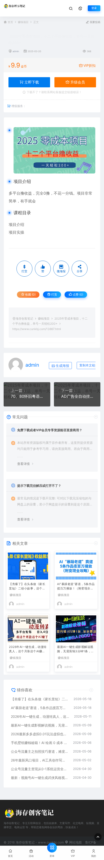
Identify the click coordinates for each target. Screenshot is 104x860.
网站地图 (75, 842)
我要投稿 (94, 22)
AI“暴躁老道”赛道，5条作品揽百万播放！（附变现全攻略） (76, 586)
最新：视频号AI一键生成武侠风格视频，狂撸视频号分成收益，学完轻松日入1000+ (39, 778)
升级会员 (77, 82)
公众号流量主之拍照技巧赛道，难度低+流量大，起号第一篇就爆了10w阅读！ (39, 751)
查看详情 (23, 464)
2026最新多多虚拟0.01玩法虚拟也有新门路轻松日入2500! (39, 734)
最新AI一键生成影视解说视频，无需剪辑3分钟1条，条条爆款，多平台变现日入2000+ (75, 649)
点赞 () (77, 294)
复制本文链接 (88, 365)
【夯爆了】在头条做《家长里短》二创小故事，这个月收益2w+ (27, 586)
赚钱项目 (23, 22)
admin (16, 51)
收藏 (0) (30, 294)
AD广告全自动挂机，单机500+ (77, 396)
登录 (94, 8)
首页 (10, 22)
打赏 (54, 294)
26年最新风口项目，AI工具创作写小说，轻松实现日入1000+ (39, 760)
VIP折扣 (89, 65)
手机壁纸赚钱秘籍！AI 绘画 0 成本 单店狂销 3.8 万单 (39, 743)
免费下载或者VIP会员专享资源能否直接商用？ (49, 430)
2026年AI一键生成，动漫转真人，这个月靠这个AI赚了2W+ (28, 649)
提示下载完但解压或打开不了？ (39, 486)
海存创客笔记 (24, 318)
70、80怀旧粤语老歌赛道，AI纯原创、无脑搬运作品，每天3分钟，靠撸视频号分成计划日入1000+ (27, 396)
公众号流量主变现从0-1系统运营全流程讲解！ (39, 769)
